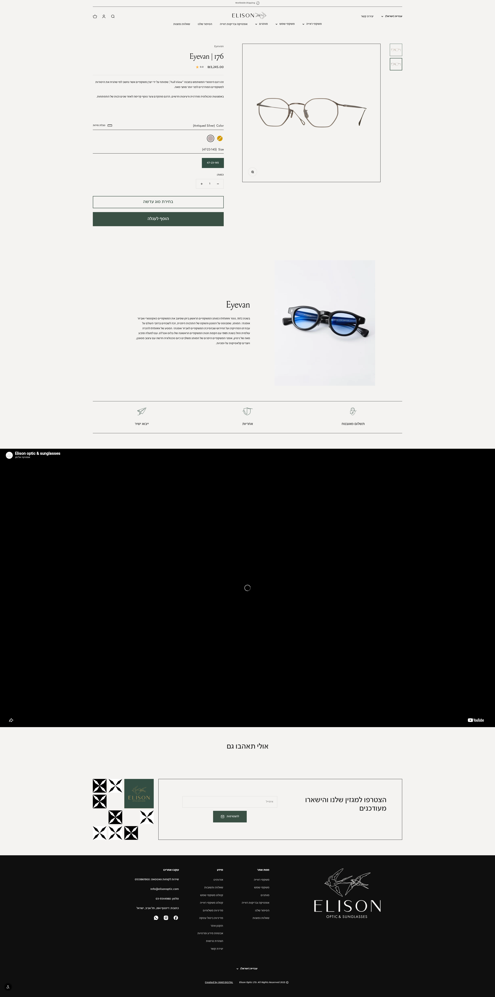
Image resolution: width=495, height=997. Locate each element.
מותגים (263, 24)
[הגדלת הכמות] (201, 183)
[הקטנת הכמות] (218, 183)
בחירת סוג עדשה (158, 202)
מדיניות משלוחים (213, 910)
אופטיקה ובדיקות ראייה (234, 24)
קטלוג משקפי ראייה (211, 903)
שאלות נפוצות (181, 24)
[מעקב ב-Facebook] (176, 918)
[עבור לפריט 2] (396, 64)
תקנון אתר (217, 926)
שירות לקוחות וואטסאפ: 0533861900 (157, 879)
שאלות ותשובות (213, 887)
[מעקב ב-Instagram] (166, 918)
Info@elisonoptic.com (164, 889)
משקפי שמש (287, 24)
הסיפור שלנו (205, 24)
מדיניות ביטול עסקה (211, 918)
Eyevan (219, 46)
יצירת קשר (367, 16)
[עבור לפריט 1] (396, 50)
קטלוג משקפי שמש (211, 895)
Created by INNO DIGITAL (219, 982)
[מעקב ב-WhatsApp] (156, 918)
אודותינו (218, 880)
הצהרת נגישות (214, 941)
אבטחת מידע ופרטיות (210, 933)
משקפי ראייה (314, 24)
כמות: (220, 175)
